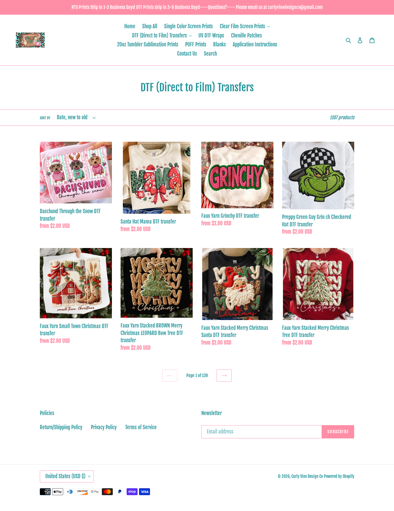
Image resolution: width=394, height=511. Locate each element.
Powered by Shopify (339, 476)
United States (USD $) (65, 476)
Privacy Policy (104, 427)
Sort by (45, 118)
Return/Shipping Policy (61, 427)
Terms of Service (141, 427)
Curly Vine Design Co (307, 476)
